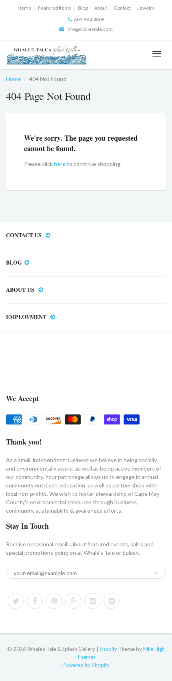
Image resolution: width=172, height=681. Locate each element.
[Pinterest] (54, 601)
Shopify (108, 649)
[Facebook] (35, 601)
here (60, 163)
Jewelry (146, 8)
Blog (83, 8)
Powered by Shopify (86, 665)
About (100, 8)
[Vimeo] (112, 601)
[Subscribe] (156, 573)
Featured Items (54, 8)
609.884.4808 (89, 19)
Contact (122, 8)
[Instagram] (92, 601)
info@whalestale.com (89, 29)
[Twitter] (16, 601)
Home (24, 8)
